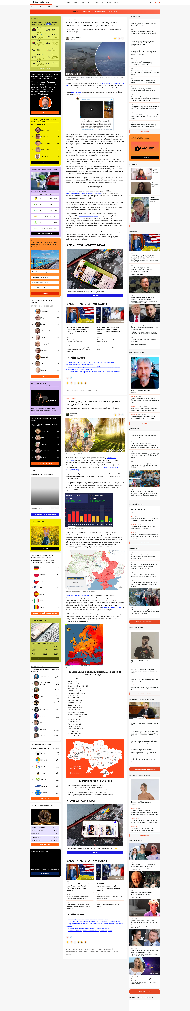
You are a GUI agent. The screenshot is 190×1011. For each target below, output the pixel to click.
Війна (75, 2)
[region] (45, 512)
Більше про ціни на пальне (45, 233)
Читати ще (145, 423)
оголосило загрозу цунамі (88, 216)
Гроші (89, 2)
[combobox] (54, 508)
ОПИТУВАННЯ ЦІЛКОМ (45, 463)
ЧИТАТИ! (45, 548)
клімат (100, 949)
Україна (68, 2)
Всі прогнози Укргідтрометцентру (45, 514)
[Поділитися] (119, 38)
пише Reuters (76, 92)
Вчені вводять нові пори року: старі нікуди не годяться (88, 919)
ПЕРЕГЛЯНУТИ (145, 157)
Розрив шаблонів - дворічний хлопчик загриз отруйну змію (90, 931)
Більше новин (145, 131)
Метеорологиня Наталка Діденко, (78, 595)
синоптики (107, 949)
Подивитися (45, 873)
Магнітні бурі (94, 951)
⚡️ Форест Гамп (85, 11)
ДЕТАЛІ (45, 112)
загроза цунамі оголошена (83, 232)
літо (80, 951)
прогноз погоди (90, 949)
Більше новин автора (144, 694)
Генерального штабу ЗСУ (47, 68)
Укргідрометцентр (71, 951)
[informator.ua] (41, 2)
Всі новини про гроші (45, 659)
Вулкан (82, 390)
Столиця (82, 2)
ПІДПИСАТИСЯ (95, 296)
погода (68, 949)
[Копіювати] (122, 38)
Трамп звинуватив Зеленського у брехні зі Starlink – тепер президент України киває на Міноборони (78, 349)
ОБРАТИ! (45, 293)
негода (95, 390)
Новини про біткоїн (45, 844)
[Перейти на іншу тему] (155, 2)
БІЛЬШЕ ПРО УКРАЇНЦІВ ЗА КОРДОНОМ (45, 613)
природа (68, 954)
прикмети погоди (105, 951)
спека (86, 951)
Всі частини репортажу (45, 924)
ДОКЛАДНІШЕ (45, 798)
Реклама (116, 2)
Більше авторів (144, 226)
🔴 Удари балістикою (99, 11)
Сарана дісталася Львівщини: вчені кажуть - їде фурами (88, 928)
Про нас (109, 2)
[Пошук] (159, 2)
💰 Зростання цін (112, 11)
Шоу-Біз (96, 2)
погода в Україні (78, 949)
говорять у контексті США (111, 607)
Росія (67, 390)
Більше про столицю (144, 622)
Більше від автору (145, 835)
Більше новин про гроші (145, 769)
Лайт (102, 2)
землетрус (75, 390)
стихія (89, 390)
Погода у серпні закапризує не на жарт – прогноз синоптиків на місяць (94, 372)
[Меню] (54, 2)
